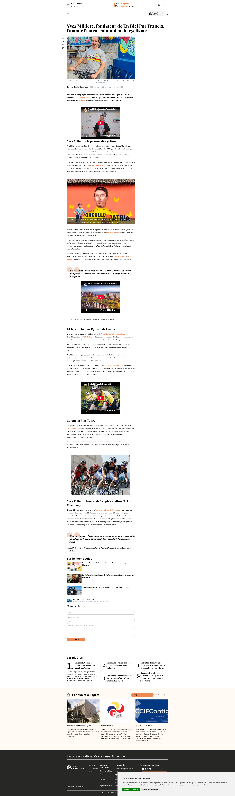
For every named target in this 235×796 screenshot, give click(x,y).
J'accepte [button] (126, 789)
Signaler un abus (106, 786)
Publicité (103, 777)
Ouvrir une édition (106, 771)
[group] (162, 13)
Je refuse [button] (135, 789)
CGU (101, 783)
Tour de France (111, 233)
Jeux (116, 783)
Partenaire (103, 774)
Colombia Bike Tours (74, 428)
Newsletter (92, 774)
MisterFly (82, 101)
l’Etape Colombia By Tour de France (113, 334)
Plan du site (106, 793)
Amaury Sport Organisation (113, 365)
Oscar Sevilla (120, 256)
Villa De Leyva (88, 337)
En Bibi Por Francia (84, 98)
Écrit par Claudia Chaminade (77, 87)
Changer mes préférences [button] (150, 789)
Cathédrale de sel (97, 165)
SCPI (116, 772)
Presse (102, 780)
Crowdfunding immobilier (124, 769)
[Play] (162, 14)
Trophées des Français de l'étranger (108, 510)
